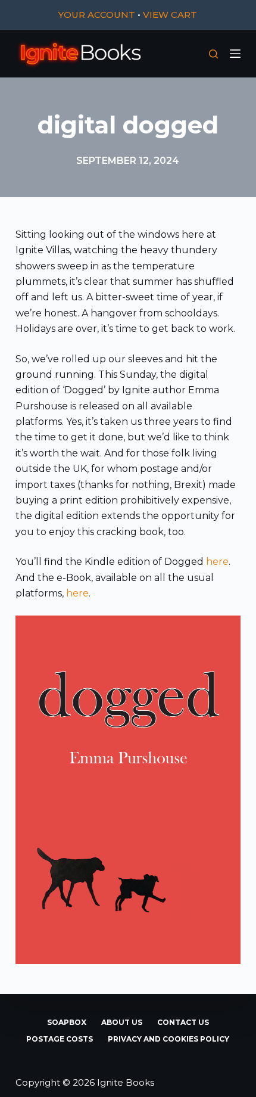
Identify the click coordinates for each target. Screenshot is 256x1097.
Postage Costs (59, 1038)
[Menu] (235, 53)
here (217, 561)
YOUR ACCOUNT (96, 14)
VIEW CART (170, 14)
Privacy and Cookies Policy (168, 1038)
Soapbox (66, 1022)
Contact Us (183, 1022)
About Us (121, 1022)
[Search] (213, 53)
